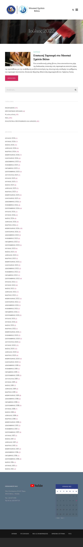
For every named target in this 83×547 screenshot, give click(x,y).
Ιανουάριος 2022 (11, 302)
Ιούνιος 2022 (10, 285)
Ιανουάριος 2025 (11, 198)
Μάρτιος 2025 (10, 192)
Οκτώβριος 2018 (11, 402)
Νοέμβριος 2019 (11, 369)
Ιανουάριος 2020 (11, 362)
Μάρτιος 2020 (10, 355)
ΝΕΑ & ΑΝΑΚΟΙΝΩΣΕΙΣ (40, 533)
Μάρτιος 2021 (10, 329)
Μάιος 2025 (9, 185)
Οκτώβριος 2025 (11, 168)
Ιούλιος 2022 (10, 282)
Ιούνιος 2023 (10, 248)
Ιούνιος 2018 (10, 409)
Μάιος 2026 (9, 145)
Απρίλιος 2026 (10, 148)
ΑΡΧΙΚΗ (14, 533)
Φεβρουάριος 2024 (12, 228)
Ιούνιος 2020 (10, 345)
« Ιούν (58, 518)
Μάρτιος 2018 (10, 419)
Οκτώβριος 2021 (11, 312)
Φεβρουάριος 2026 (12, 155)
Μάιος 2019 (9, 385)
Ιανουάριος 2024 (11, 232)
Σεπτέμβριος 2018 (12, 405)
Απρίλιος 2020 (10, 352)
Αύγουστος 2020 (11, 342)
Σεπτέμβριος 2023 (12, 245)
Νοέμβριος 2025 (11, 165)
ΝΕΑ (6, 118)
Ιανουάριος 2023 (11, 265)
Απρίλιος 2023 (10, 255)
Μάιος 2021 (9, 325)
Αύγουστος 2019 (11, 379)
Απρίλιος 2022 (10, 292)
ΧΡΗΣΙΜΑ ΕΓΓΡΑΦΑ (58, 533)
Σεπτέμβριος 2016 (12, 459)
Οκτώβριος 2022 (11, 275)
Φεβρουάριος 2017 (12, 449)
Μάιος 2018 (9, 412)
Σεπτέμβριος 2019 (12, 375)
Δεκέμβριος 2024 (12, 202)
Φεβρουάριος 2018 (12, 422)
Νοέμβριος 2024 (11, 205)
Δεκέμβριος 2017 (11, 425)
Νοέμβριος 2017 (11, 429)
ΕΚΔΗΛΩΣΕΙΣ (10, 108)
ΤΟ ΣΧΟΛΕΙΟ (24, 533)
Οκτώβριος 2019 (11, 372)
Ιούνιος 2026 (10, 141)
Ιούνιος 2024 (10, 215)
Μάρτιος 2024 (10, 225)
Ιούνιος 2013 (10, 466)
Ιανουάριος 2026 (11, 158)
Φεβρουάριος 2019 (12, 395)
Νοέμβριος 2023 (11, 238)
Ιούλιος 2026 (10, 138)
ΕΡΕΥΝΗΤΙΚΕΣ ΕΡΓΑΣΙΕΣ (14, 111)
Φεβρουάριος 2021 (12, 332)
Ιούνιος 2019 (10, 382)
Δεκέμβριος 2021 (11, 305)
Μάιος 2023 (9, 252)
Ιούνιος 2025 (10, 182)
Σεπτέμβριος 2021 (12, 315)
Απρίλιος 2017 (10, 442)
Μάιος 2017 (9, 439)
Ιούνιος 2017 (10, 435)
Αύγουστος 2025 (11, 175)
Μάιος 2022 (9, 288)
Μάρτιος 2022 (10, 295)
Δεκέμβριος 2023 (12, 235)
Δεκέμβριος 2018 (11, 399)
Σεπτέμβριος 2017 (12, 432)
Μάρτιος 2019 (10, 392)
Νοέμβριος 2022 (11, 272)
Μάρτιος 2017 (10, 445)
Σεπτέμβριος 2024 (12, 208)
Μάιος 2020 (9, 349)
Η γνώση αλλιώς (10, 114)
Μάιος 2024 (9, 218)
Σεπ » (62, 518)
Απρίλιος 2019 (10, 389)
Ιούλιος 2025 (10, 178)
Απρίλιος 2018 (10, 415)
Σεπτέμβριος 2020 (12, 339)
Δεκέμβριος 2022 (12, 268)
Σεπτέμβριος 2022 (12, 278)
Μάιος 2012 (9, 469)
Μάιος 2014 (9, 462)
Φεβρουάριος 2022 (12, 298)
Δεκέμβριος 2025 (12, 161)
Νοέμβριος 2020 (11, 335)
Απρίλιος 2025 (10, 188)
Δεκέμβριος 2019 (11, 365)
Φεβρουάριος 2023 (12, 262)
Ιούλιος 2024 (10, 212)
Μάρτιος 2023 (10, 258)
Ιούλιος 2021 (10, 319)
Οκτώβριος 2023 (11, 242)
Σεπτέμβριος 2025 (12, 172)
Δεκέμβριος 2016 (11, 452)
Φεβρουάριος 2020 (12, 359)
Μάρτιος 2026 (10, 151)
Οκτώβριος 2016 (11, 455)
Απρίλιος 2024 (10, 222)
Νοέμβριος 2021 (11, 308)
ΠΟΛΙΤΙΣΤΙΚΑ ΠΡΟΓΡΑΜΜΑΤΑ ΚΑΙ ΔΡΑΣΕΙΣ (20, 121)
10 (76, 500)
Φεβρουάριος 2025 (12, 195)
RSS (70, 533)
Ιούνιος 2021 (10, 322)
